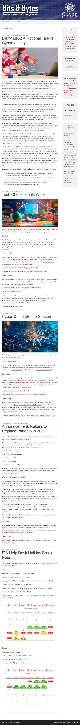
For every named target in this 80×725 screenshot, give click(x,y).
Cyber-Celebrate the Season (26, 316)
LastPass (43, 182)
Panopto (27, 423)
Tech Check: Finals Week (24, 194)
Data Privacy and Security (9, 35)
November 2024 (70, 48)
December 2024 (21, 35)
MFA (27, 35)
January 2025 (69, 44)
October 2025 (69, 39)
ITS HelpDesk (68, 115)
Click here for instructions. (29, 175)
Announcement (6, 423)
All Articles (18, 22)
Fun (12, 313)
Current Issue (7, 22)
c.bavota (75, 722)
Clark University (14, 722)
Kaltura (22, 423)
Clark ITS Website (69, 110)
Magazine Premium (59, 722)
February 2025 (69, 41)
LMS (12, 191)
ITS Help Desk (15, 549)
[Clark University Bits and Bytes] (40, 10)
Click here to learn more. (19, 180)
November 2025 (70, 37)
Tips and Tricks (18, 191)
